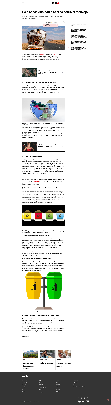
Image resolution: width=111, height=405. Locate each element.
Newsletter (41, 392)
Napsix (57, 391)
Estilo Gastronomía (42, 387)
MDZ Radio (58, 386)
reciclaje (56, 54)
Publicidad (75, 382)
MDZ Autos (41, 391)
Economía (24, 384)
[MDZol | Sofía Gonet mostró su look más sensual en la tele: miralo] (63, 146)
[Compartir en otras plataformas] (64, 22)
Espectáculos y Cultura (43, 386)
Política (40, 380)
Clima (57, 382)
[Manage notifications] (108, 400)
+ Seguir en (56, 22)
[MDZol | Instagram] (82, 398)
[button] (23, 2)
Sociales (24, 393)
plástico (42, 54)
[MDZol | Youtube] (85, 398)
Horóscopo (58, 384)
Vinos (23, 391)
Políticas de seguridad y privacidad (79, 386)
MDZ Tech (58, 389)
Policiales (24, 386)
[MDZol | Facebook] (79, 398)
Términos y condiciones (77, 387)
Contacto (74, 384)
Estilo (23, 389)
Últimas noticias (25, 382)
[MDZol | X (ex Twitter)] (88, 398)
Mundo (23, 387)
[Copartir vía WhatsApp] (62, 22)
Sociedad (41, 382)
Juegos (57, 387)
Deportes (41, 384)
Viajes (40, 389)
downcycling (25, 91)
